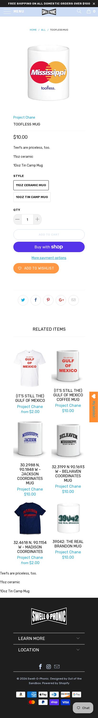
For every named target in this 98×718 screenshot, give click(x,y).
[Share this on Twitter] (23, 300)
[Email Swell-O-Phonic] (57, 667)
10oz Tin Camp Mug (32, 197)
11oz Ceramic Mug (31, 185)
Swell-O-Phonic (38, 678)
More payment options (49, 258)
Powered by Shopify (55, 683)
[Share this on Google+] (61, 300)
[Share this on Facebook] (35, 300)
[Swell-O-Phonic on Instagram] (48, 667)
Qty (16, 210)
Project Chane (24, 118)
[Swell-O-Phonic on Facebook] (40, 667)
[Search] (78, 11)
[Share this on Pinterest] (48, 300)
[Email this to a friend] (73, 300)
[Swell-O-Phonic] (49, 12)
